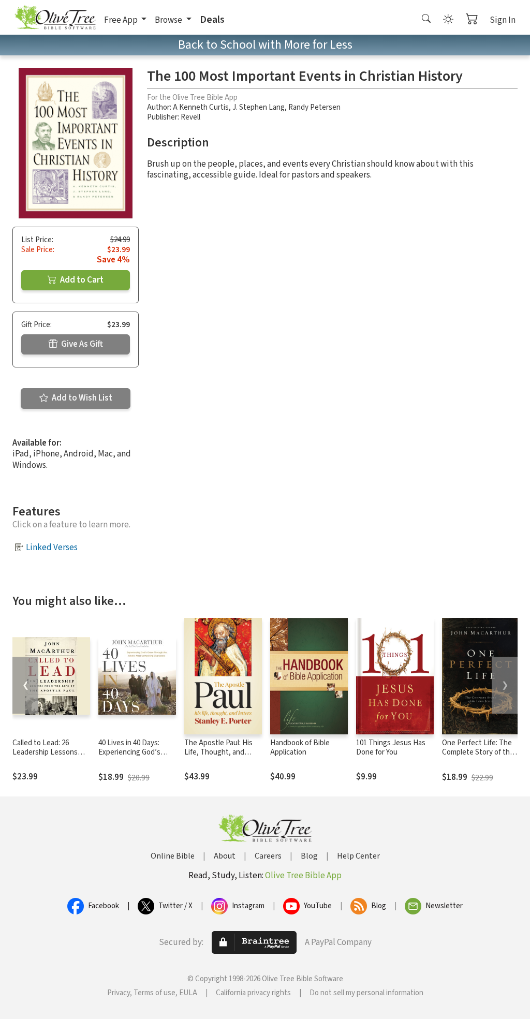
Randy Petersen (314, 107)
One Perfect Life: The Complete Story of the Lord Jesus (478, 752)
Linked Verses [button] (52, 547)
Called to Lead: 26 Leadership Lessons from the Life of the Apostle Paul (45, 757)
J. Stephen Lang (258, 107)
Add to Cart (81, 280)
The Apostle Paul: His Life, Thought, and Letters (218, 752)
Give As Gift (81, 344)
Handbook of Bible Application (300, 747)
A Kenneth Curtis (201, 107)
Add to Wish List (81, 398)
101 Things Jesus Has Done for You (390, 747)
